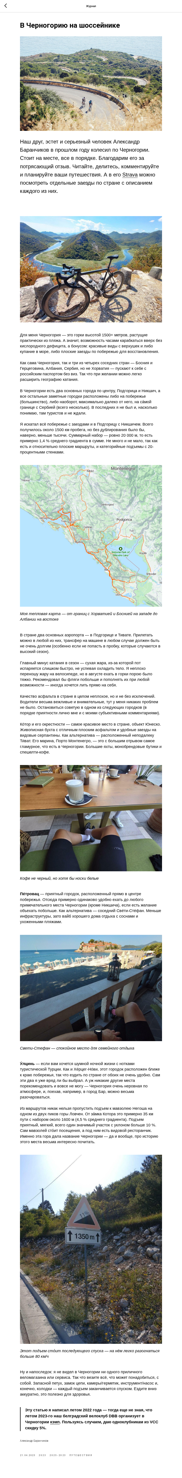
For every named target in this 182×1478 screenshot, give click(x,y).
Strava (130, 175)
